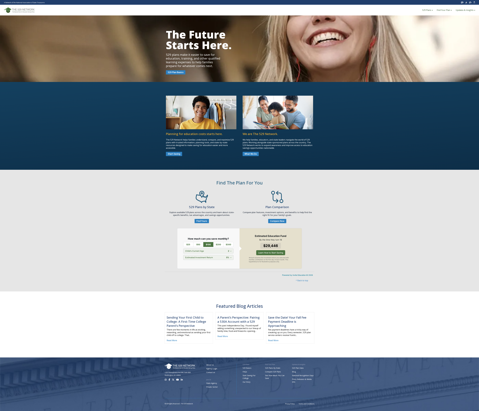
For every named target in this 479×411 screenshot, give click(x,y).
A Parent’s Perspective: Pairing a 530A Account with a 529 (238, 319)
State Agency (211, 383)
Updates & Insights (465, 10)
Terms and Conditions (306, 404)
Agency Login (211, 368)
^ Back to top (302, 280)
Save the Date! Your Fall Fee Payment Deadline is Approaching (287, 321)
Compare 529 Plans (273, 372)
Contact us (210, 372)
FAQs (245, 372)
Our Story (246, 382)
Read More (172, 340)
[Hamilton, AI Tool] (474, 2)
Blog (294, 372)
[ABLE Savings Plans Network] (470, 2)
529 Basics (247, 368)
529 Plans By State (272, 368)
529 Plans (426, 10)
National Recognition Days (303, 375)
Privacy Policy (290, 404)
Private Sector (212, 387)
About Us (210, 365)
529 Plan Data (297, 368)
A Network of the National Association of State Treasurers (24, 2)
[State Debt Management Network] (466, 2)
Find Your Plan (443, 10)
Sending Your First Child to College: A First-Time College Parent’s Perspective (186, 321)
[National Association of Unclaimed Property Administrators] (462, 2)
